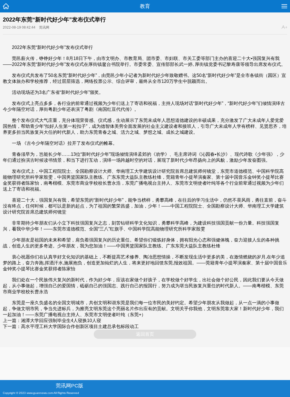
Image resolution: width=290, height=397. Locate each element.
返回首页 (145, 334)
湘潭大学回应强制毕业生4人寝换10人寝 (61, 320)
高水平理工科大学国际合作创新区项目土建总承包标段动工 (80, 326)
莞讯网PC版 (69, 386)
